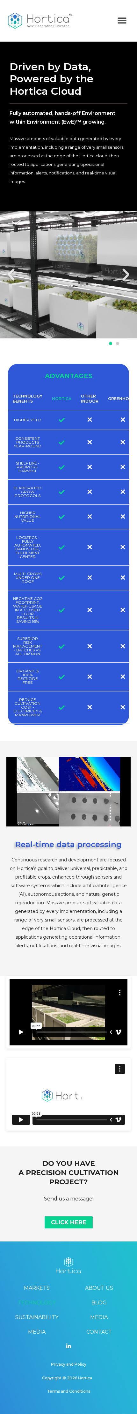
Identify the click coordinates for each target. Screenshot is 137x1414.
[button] (122, 21)
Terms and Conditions (68, 1391)
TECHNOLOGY (37, 1303)
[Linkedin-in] (68, 1346)
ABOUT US (99, 1288)
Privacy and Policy (68, 1364)
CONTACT (99, 1332)
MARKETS (37, 1288)
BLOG (99, 1303)
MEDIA (37, 1332)
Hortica (85, 1378)
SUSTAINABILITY (36, 1317)
